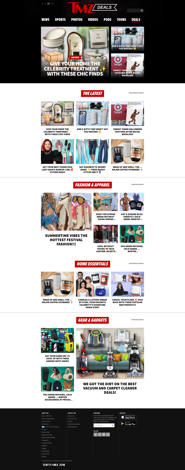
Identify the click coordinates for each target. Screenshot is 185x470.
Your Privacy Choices (52, 427)
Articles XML (46, 432)
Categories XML (47, 443)
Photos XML (45, 454)
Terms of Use (46, 421)
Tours (121, 19)
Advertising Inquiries (74, 424)
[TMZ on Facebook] (42, 4)
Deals (136, 19)
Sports (60, 19)
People (44, 448)
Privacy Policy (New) (48, 418)
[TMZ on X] (45, 4)
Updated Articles (47, 435)
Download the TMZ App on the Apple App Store (128, 417)
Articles (44, 429)
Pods (107, 19)
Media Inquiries (72, 427)
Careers (70, 421)
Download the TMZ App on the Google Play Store (128, 423)
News (45, 19)
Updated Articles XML (48, 437)
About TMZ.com (47, 416)
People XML (45, 451)
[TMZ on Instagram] (52, 4)
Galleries (44, 445)
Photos (76, 19)
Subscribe (112, 425)
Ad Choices (45, 424)
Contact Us (71, 416)
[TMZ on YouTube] (104, 434)
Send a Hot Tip (72, 418)
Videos (93, 19)
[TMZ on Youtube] (49, 3)
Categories (45, 440)
